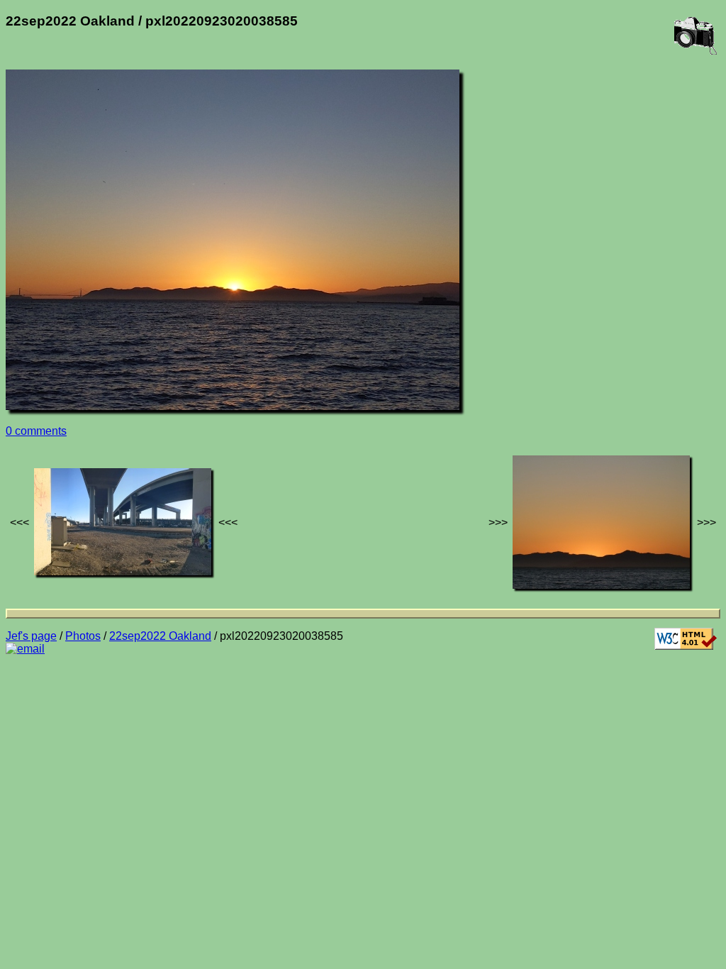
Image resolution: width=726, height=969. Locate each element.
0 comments (36, 431)
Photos (83, 636)
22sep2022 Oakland (160, 636)
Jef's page (31, 636)
